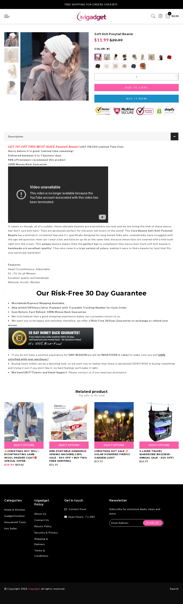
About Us (40, 513)
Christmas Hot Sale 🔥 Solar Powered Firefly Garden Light (112, 454)
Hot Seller (10, 528)
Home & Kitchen (14, 509)
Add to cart (136, 87)
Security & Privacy (46, 532)
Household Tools (15, 522)
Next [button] (77, 68)
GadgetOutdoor (14, 515)
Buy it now (136, 98)
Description (15, 136)
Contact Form (77, 509)
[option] (54, 66)
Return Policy (43, 526)
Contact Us (41, 519)
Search (174, 588)
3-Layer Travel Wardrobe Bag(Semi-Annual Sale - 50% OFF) (156, 454)
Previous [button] (26, 68)
